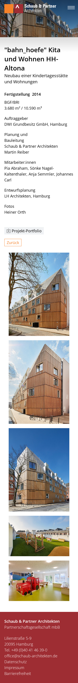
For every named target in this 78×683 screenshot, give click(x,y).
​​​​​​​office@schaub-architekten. (28, 655)
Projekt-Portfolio (27, 230)
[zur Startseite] (33, 7)
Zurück (13, 242)
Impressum (14, 667)
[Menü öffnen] (71, 7)
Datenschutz (15, 661)
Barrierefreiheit (17, 673)
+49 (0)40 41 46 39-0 (29, 650)
